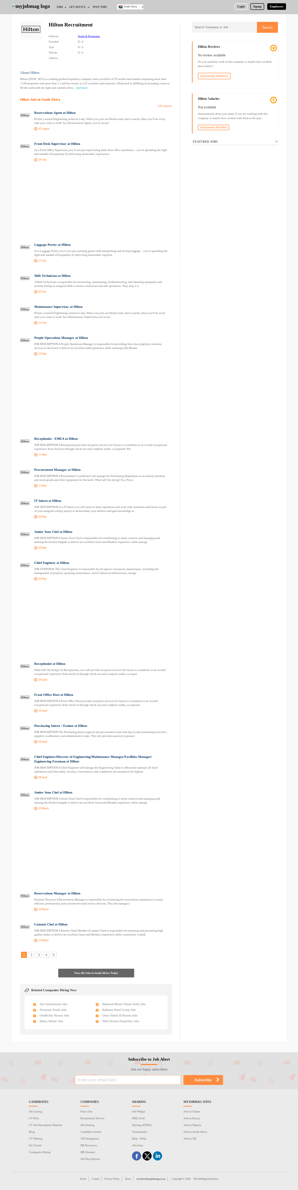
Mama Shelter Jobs (51, 1021)
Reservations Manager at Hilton (57, 893)
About (83, 1178)
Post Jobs (100, 7)
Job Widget (138, 1111)
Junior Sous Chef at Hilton (53, 532)
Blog (32, 1131)
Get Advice (77, 7)
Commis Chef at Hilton (50, 924)
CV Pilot (34, 1118)
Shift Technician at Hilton (52, 275)
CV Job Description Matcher (45, 1125)
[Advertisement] (96, 203)
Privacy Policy (112, 1178)
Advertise (137, 1145)
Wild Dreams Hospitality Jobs (120, 1021)
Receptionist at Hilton (49, 663)
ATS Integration (89, 1138)
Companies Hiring (39, 1152)
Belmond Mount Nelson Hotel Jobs (124, 1004)
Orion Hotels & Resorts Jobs (119, 1015)
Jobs (60, 7)
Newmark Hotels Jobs (53, 1010)
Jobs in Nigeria (192, 1125)
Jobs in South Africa (195, 1131)
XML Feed (138, 1118)
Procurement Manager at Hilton (57, 469)
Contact (95, 1178)
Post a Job (86, 1111)
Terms (128, 1178)
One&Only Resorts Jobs (54, 1015)
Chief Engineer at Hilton (51, 563)
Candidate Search (90, 1131)
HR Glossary (87, 1152)
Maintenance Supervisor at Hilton (58, 306)
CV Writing (35, 1138)
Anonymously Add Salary (213, 127)
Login (241, 6)
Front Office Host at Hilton (53, 694)
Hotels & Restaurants (89, 36)
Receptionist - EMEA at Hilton (56, 438)
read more (81, 87)
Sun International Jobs (53, 1004)
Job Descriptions (90, 1159)
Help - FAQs (139, 1138)
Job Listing (35, 1111)
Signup (257, 6)
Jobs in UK (189, 1138)
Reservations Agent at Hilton (54, 112)
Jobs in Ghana (191, 1111)
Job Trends (35, 1145)
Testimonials (139, 1131)
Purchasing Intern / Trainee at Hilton (60, 726)
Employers (276, 6)
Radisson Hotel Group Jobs (119, 1010)
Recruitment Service (92, 1118)
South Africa (130, 6)
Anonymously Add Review (214, 76)
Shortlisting (87, 1125)
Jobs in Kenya (191, 1118)
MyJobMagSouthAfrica (206, 1178)
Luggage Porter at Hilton (52, 244)
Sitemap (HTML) (142, 1125)
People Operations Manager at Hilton (61, 338)
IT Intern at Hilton (47, 500)
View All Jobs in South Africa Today (96, 973)
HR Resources (88, 1145)
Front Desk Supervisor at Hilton (57, 144)
